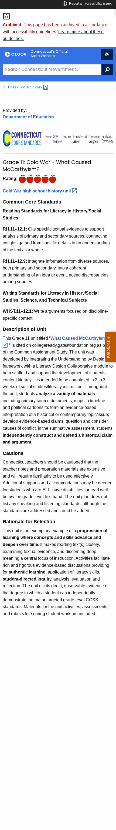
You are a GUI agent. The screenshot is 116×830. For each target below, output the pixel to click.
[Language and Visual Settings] (107, 54)
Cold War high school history (37, 191)
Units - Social (25, 87)
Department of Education (28, 117)
